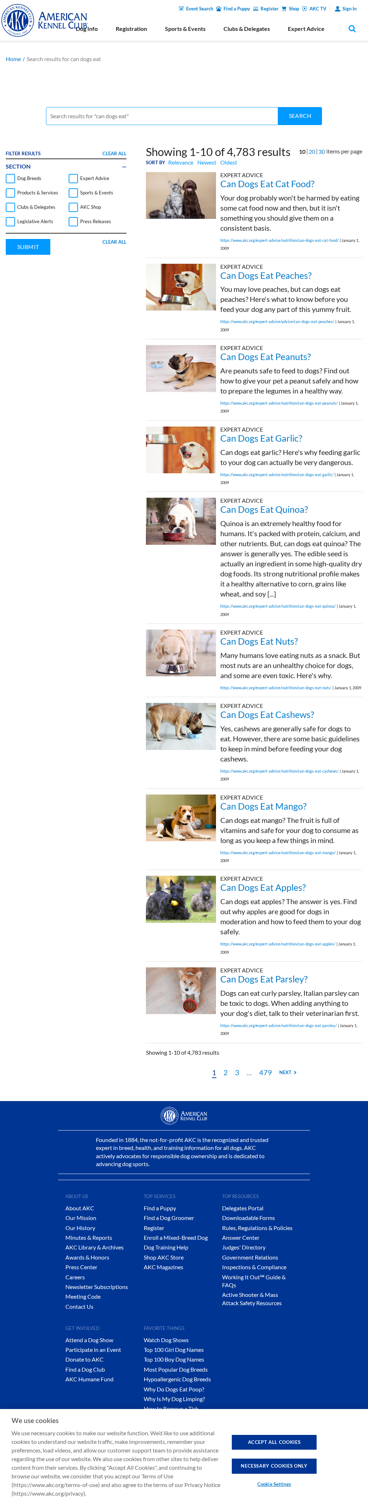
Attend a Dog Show (89, 1339)
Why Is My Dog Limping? (174, 1398)
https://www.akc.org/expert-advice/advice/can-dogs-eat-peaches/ (277, 321)
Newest (206, 162)
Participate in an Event (93, 1349)
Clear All (114, 153)
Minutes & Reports (88, 1237)
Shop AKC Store (164, 1257)
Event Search (199, 8)
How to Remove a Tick (171, 1408)
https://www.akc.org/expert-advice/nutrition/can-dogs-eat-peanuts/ (279, 403)
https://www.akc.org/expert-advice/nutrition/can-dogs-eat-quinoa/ (278, 606)
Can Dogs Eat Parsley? (264, 978)
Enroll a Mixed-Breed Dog (176, 1237)
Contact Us (79, 1306)
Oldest (228, 162)
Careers (75, 1277)
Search (300, 115)
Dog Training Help (166, 1247)
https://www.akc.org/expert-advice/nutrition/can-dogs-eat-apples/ (277, 944)
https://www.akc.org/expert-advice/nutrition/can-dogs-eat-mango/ (278, 853)
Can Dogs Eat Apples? (263, 887)
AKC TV (317, 8)
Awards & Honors (87, 1257)
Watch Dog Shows (166, 1339)
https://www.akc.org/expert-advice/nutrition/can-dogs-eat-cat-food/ (279, 240)
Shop (294, 8)
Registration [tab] (131, 28)
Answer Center (240, 1237)
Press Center (81, 1266)
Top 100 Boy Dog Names (174, 1359)
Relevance (180, 162)
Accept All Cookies (274, 1442)
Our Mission (80, 1217)
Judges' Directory (244, 1247)
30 (321, 151)
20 (312, 151)
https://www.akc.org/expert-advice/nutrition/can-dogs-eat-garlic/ (277, 475)
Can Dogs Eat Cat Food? (267, 183)
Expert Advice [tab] (306, 28)
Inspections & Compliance (254, 1266)
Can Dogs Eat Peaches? (266, 275)
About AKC (79, 1208)
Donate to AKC (84, 1359)
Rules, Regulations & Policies (257, 1227)
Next (285, 1072)
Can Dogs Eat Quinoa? (264, 509)
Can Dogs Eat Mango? (263, 806)
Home (13, 58)
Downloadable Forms (248, 1217)
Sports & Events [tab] (185, 28)
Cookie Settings (274, 1484)
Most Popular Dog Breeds (176, 1369)
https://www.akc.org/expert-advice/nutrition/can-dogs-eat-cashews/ (279, 771)
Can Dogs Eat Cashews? (267, 714)
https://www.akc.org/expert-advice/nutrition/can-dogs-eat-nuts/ (275, 688)
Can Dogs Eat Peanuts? (265, 356)
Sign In (349, 8)
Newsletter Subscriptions (96, 1286)
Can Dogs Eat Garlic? (261, 438)
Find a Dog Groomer (169, 1217)
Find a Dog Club (85, 1369)
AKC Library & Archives (94, 1247)
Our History (80, 1227)
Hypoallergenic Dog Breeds (177, 1379)
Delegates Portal (242, 1208)
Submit (28, 246)
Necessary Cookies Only (274, 1466)
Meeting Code (83, 1296)
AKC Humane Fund (89, 1379)
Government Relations (250, 1257)
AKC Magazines (163, 1266)
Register (270, 8)
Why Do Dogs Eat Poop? (174, 1389)
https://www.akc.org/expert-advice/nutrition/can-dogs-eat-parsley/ (278, 1025)
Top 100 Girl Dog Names (174, 1349)
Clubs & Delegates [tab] (247, 28)
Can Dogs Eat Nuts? (259, 641)
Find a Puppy (237, 8)
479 (265, 1072)
